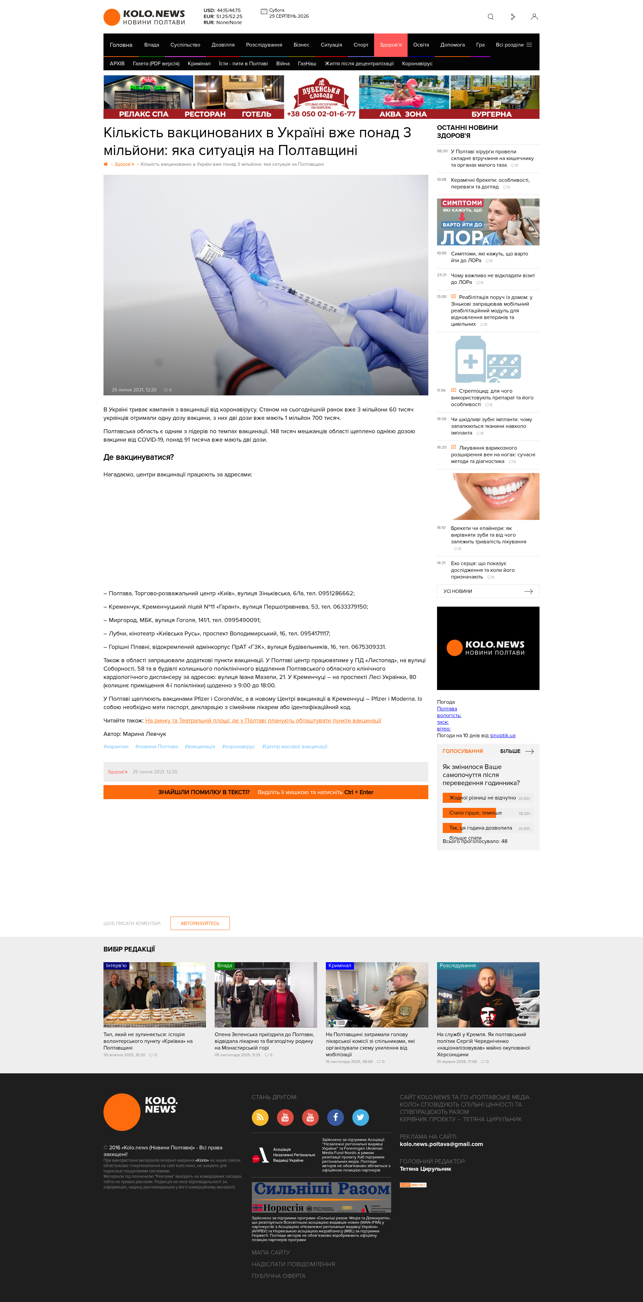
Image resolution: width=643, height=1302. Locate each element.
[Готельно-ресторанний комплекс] (321, 97)
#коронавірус (238, 746)
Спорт (361, 45)
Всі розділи (511, 45)
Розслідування (264, 45)
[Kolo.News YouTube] (488, 648)
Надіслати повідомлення (293, 1264)
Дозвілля (223, 45)
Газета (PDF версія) (156, 63)
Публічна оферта (279, 1276)
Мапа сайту (271, 1252)
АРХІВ (117, 63)
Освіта (421, 45)
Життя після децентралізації (359, 63)
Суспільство (185, 45)
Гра (480, 45)
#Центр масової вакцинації (295, 746)
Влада (151, 45)
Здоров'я (391, 45)
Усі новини (458, 591)
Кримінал (199, 63)
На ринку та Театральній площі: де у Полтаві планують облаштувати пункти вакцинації (263, 720)
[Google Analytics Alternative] (413, 1185)
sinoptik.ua (502, 735)
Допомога (452, 45)
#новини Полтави (156, 746)
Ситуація (331, 45)
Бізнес (301, 45)
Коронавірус (417, 63)
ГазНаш (307, 63)
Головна (121, 45)
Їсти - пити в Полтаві (243, 63)
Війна (283, 63)
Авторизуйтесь (200, 923)
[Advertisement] (265, 529)
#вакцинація (200, 746)
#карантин (116, 746)
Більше (510, 751)
